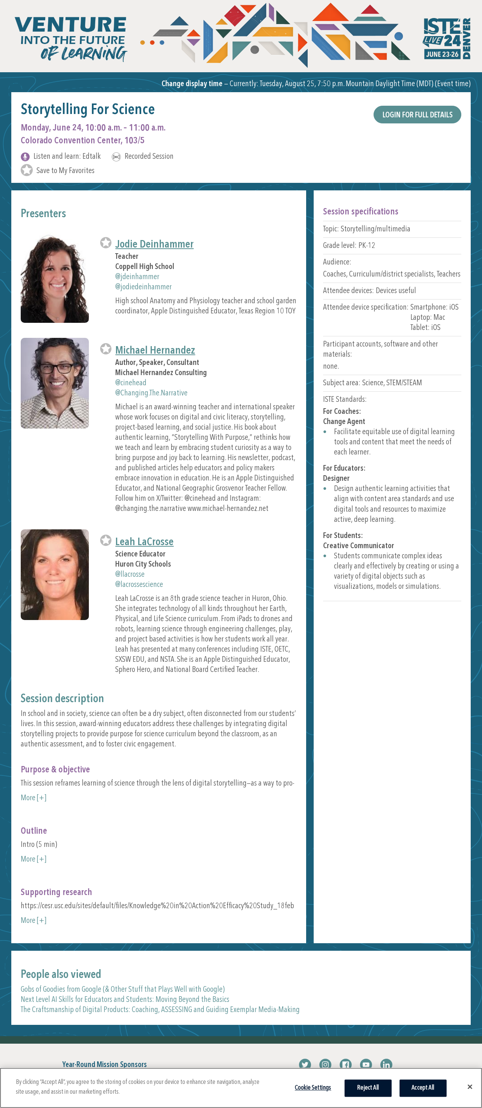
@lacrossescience (139, 585)
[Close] (470, 1086)
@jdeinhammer (137, 277)
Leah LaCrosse (144, 542)
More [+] (33, 798)
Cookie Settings (313, 1088)
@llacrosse (130, 575)
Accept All (423, 1088)
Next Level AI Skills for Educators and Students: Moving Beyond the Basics (125, 1000)
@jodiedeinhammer (143, 287)
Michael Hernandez (155, 350)
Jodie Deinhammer (154, 244)
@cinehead (130, 383)
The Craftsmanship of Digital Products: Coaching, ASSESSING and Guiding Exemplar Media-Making (160, 1010)
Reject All (368, 1088)
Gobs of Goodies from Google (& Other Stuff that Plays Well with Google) (123, 990)
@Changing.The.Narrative (151, 393)
